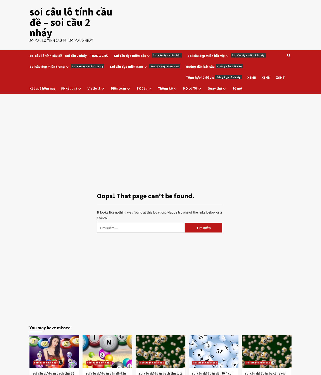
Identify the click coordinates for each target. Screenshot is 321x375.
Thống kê (165, 88)
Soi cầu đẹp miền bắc (147, 55)
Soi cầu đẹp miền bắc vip (226, 55)
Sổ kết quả (69, 88)
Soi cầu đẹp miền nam (144, 66)
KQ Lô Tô (190, 88)
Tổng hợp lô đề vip (213, 77)
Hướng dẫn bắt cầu (214, 66)
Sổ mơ (237, 88)
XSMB (251, 77)
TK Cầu (141, 88)
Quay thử (215, 88)
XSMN (266, 77)
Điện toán (118, 88)
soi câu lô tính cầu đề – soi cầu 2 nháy (70, 22)
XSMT (280, 77)
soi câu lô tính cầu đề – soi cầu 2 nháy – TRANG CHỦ (69, 55)
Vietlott (94, 88)
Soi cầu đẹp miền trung (66, 66)
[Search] (289, 55)
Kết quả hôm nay (42, 88)
